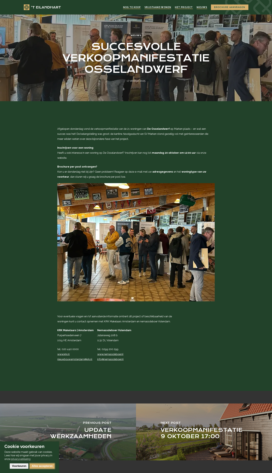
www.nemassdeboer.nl (110, 354)
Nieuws (136, 35)
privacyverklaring (21, 459)
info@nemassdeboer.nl (110, 359)
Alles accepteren (42, 465)
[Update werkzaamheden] (68, 431)
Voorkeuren (19, 465)
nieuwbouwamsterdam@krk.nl (74, 359)
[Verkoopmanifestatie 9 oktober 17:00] (204, 431)
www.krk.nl (63, 354)
